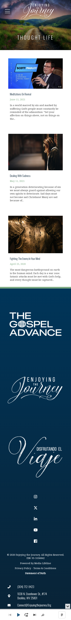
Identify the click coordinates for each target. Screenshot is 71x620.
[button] (7, 11)
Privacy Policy (23, 568)
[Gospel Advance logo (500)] (35, 324)
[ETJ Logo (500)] (35, 390)
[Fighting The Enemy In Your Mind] (35, 246)
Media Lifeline (42, 563)
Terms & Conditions (44, 568)
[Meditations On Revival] (35, 87)
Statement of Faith (35, 573)
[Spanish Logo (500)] (35, 456)
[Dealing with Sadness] (35, 166)
